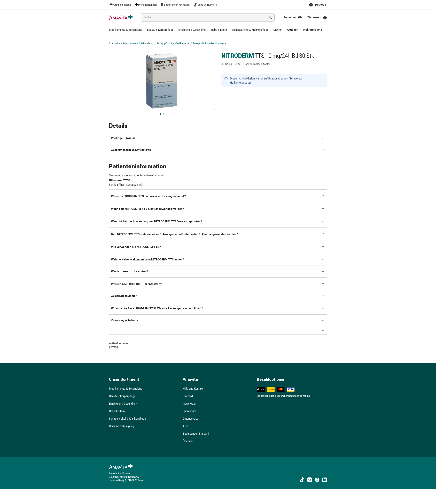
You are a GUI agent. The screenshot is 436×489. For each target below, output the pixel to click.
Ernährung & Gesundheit (123, 403)
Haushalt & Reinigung (121, 426)
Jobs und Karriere (207, 4)
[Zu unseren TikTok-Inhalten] (302, 479)
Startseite (114, 43)
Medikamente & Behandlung (138, 43)
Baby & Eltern (117, 411)
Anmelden (290, 17)
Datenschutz (190, 418)
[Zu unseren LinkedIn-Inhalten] (324, 479)
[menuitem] (125, 30)
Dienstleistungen (147, 4)
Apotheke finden (122, 4)
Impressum (189, 411)
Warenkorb (314, 17)
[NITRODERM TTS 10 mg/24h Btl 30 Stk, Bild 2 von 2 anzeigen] (163, 114)
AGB (185, 426)
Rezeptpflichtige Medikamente (173, 43)
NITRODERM (237, 55)
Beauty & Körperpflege (122, 396)
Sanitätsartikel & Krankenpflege (127, 418)
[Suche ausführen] (270, 17)
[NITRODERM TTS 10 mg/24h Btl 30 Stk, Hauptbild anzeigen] (160, 114)
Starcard (188, 396)
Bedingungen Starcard (196, 433)
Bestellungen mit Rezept (177, 4)
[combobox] (203, 17)
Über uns (188, 441)
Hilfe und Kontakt (193, 388)
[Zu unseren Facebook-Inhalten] (317, 479)
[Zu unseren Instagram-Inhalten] (309, 479)
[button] (318, 5)
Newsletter (189, 403)
